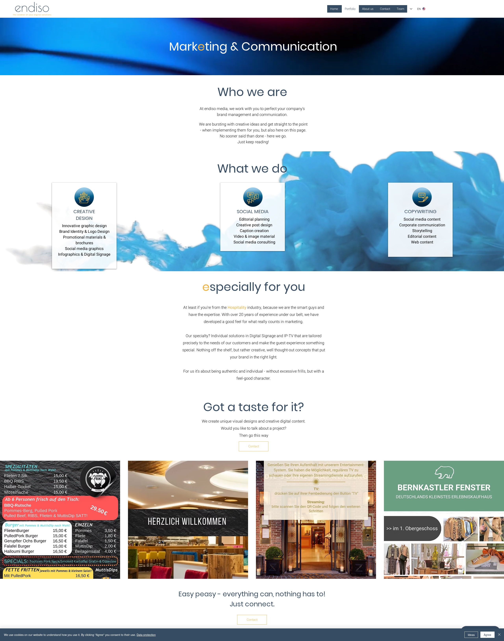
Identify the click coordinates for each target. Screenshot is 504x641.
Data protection (146, 635)
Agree (487, 635)
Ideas (471, 635)
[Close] (499, 635)
